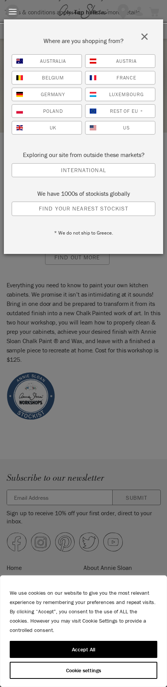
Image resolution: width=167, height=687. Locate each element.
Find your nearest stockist (83, 208)
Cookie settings (83, 670)
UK (53, 127)
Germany (53, 94)
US (126, 127)
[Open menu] (12, 11)
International (83, 170)
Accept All (83, 649)
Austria (126, 61)
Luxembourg (126, 94)
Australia (53, 61)
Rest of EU (126, 111)
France (127, 77)
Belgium (53, 77)
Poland (53, 111)
